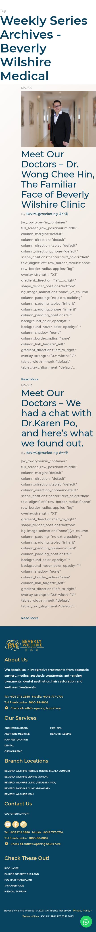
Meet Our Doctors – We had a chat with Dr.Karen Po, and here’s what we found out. (57, 418)
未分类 (63, 214)
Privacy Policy (81, 910)
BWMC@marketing (42, 214)
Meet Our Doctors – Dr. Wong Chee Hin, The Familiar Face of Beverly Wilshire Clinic (57, 179)
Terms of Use (31, 916)
